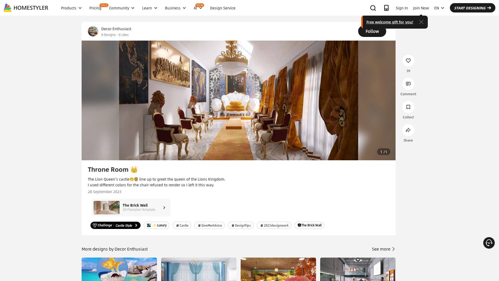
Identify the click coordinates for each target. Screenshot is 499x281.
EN (436, 8)
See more (381, 249)
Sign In (402, 8)
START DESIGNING (469, 8)
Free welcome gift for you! (389, 21)
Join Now (421, 8)
